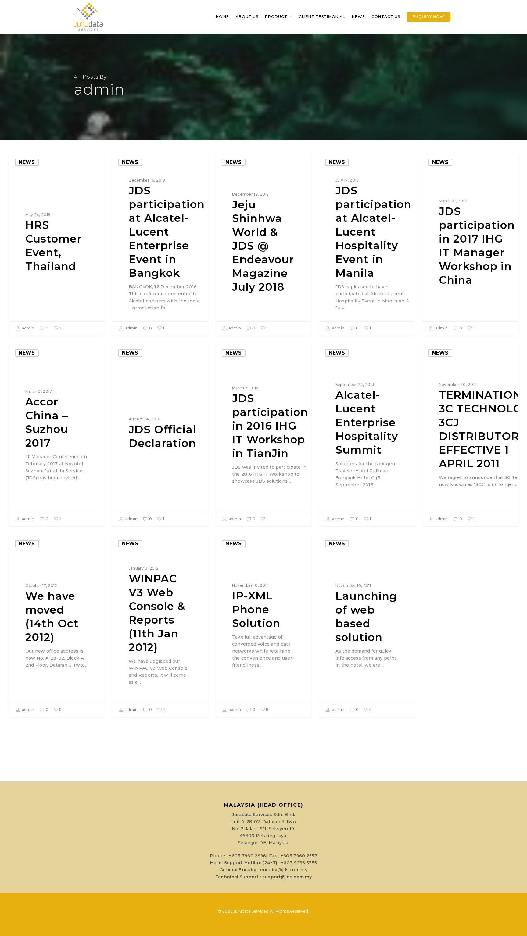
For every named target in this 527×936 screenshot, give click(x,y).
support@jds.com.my (287, 877)
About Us (247, 16)
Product (276, 16)
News (358, 16)
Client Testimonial (322, 16)
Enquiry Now (428, 16)
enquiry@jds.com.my (283, 870)
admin (27, 328)
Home (222, 16)
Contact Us (385, 16)
